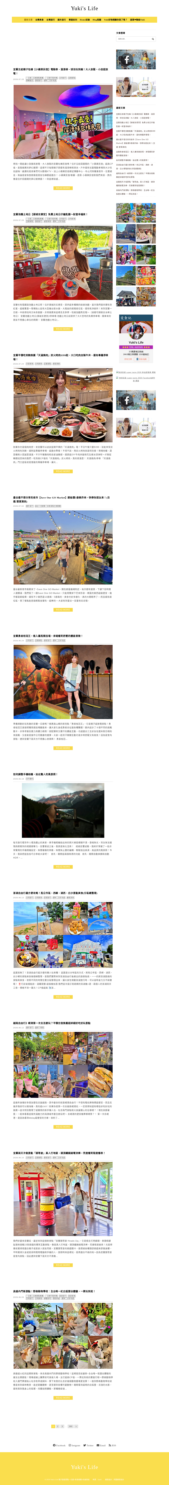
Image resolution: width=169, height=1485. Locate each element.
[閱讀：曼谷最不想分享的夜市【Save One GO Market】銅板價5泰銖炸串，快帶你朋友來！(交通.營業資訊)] (63, 584)
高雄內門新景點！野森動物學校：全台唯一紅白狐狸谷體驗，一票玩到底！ (54, 1291)
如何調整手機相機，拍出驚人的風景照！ (35, 774)
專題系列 (73, 20)
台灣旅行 (50, 20)
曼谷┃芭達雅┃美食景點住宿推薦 (48, 506)
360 (70, 1426)
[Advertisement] (64, 45)
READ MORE (63, 188)
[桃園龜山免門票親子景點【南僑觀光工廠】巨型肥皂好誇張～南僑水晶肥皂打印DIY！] (146, 234)
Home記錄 (85, 20)
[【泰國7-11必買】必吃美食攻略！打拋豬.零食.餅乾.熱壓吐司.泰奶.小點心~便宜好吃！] (146, 276)
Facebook (60, 1445)
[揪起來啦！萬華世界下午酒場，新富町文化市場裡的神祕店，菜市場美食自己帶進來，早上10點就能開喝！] (146, 297)
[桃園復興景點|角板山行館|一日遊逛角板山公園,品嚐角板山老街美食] (126, 276)
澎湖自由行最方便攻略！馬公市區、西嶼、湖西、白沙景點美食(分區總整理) (55, 893)
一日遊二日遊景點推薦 (34, 78)
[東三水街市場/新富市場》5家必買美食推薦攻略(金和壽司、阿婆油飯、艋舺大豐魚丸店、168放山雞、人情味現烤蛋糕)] (126, 234)
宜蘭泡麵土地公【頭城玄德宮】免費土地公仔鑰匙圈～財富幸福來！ (50, 214)
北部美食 (29, 364)
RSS (114, 1445)
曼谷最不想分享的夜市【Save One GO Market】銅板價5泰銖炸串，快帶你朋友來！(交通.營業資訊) (135, 143)
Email (103, 1445)
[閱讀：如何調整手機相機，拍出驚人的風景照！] (63, 837)
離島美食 (70, 898)
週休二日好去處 (50, 81)
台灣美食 (39, 20)
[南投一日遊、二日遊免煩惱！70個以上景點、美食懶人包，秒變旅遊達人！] (146, 213)
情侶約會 (56, 1299)
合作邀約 (29, 779)
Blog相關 (97, 20)
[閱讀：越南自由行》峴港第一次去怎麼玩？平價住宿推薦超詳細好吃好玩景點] (63, 1097)
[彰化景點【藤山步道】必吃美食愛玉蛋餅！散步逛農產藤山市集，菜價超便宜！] (126, 213)
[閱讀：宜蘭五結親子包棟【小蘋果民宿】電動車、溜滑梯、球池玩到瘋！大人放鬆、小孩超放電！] (63, 158)
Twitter (90, 1445)
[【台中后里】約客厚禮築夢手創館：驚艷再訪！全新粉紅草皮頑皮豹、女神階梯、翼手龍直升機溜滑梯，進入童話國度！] (126, 255)
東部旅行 (38, 81)
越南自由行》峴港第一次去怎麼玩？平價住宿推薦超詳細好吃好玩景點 (52, 1023)
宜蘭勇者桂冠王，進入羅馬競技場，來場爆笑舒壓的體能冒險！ (48, 636)
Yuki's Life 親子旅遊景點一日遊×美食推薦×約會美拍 (70, 1480)
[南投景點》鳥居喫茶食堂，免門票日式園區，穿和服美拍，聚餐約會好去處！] (146, 255)
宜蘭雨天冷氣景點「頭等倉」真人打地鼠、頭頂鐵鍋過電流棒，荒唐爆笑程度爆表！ (59, 1153)
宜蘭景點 (71, 78)
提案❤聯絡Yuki (137, 20)
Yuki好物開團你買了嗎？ (115, 20)
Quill (100, 1480)
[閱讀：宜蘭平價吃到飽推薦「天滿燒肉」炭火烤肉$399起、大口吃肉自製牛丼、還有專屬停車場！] (63, 442)
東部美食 (47, 221)
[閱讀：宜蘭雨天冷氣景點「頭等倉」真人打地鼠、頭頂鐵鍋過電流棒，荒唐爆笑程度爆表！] (63, 1235)
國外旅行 (62, 20)
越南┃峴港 (39, 1028)
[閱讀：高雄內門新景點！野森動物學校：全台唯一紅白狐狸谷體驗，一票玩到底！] (63, 1368)
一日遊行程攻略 (51, 78)
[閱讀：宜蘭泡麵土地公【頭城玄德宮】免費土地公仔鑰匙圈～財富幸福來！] (63, 299)
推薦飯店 (29, 81)
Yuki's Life (84, 8)
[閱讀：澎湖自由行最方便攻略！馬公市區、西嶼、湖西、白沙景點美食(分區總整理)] (63, 967)
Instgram (76, 1445)
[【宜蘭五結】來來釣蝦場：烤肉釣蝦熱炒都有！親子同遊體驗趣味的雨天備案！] (126, 297)
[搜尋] (153, 39)
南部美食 (71, 1296)
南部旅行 (62, 1296)
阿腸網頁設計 (119, 1480)
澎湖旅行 (47, 898)
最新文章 (28, 20)
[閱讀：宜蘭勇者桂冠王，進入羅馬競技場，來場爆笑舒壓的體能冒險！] (63, 718)
